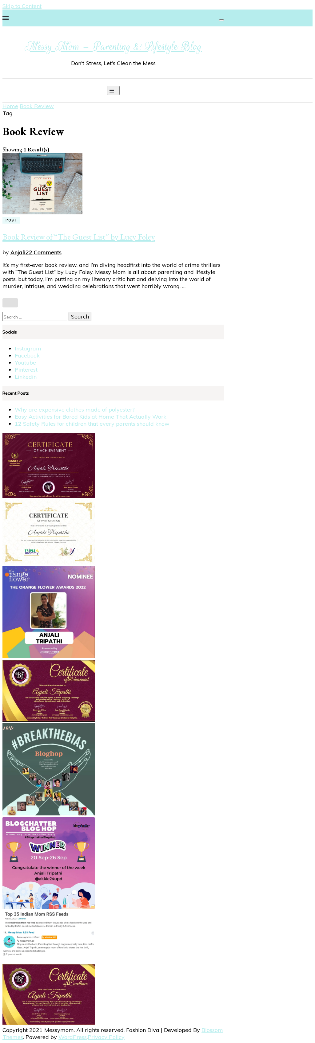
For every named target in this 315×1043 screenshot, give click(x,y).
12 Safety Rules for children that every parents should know (92, 423)
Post (11, 220)
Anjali (18, 252)
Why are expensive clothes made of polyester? (75, 409)
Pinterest (26, 369)
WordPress (72, 1037)
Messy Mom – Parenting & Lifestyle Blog (113, 46)
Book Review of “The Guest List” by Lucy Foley (78, 236)
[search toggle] (221, 20)
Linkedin (26, 376)
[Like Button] (10, 302)
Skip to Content (22, 6)
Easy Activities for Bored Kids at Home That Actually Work (90, 416)
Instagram (28, 348)
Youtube (25, 362)
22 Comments (44, 252)
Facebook (27, 355)
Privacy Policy (106, 1037)
